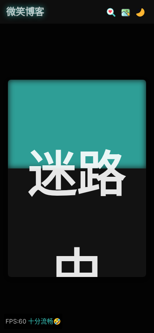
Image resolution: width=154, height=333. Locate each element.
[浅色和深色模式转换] (138, 12)
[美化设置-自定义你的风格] (123, 12)
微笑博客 (25, 12)
